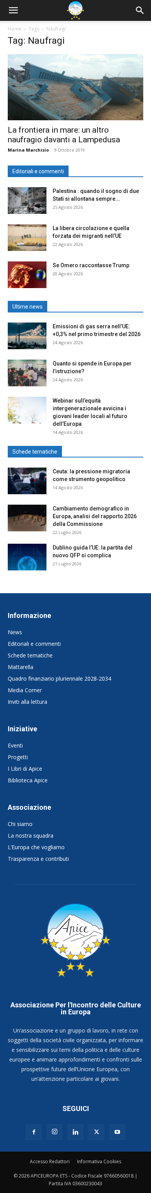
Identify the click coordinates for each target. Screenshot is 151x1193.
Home (14, 29)
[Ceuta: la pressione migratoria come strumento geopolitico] (27, 481)
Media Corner (25, 690)
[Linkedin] (75, 1132)
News (15, 632)
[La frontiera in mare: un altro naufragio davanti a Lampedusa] (75, 87)
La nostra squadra (30, 835)
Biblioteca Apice (28, 780)
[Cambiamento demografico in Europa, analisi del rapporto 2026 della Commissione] (27, 518)
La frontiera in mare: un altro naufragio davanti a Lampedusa (64, 134)
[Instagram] (54, 1132)
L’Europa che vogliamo (36, 847)
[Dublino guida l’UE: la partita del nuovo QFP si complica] (27, 557)
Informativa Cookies (99, 1161)
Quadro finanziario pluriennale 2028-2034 (59, 678)
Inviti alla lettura (27, 701)
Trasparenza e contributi (38, 858)
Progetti (18, 757)
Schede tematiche (30, 655)
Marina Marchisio (28, 150)
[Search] (140, 10)
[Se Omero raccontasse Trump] (27, 274)
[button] (13, 10)
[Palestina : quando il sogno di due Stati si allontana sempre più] (27, 200)
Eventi (15, 745)
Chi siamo (20, 824)
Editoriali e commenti (34, 643)
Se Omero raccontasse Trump (91, 265)
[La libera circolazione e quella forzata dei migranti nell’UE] (27, 237)
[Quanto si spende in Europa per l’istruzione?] (27, 373)
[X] (96, 1132)
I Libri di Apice (25, 768)
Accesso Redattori (50, 1161)
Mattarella (20, 667)
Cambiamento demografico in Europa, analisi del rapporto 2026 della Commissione (95, 516)
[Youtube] (117, 1132)
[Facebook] (33, 1132)
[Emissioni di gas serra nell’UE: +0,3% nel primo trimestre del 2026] (27, 336)
